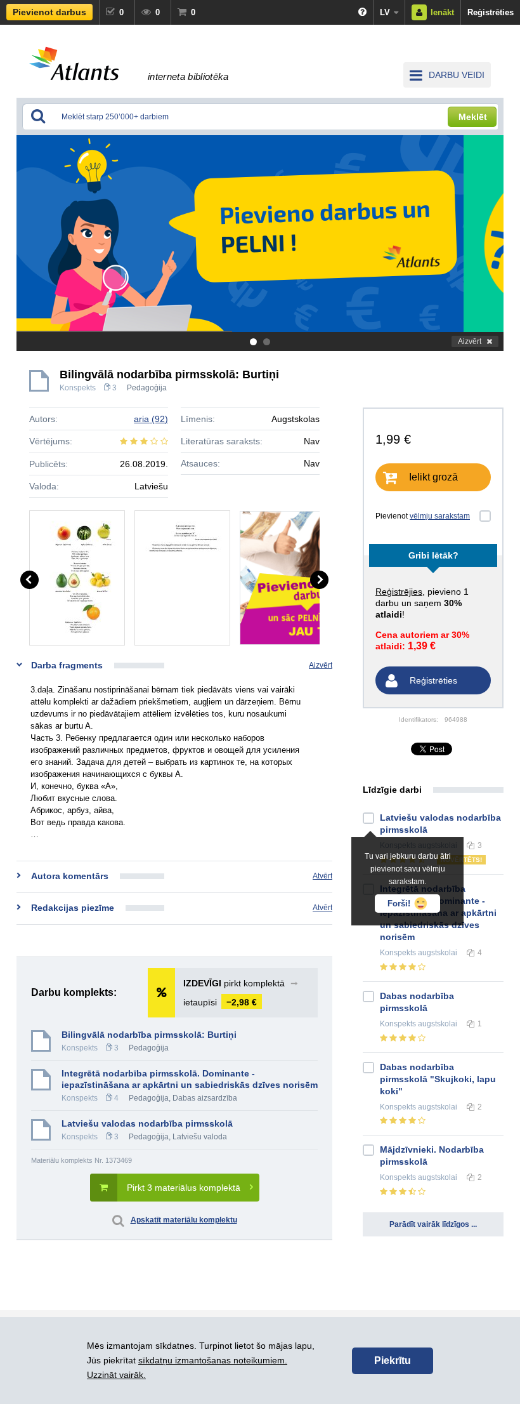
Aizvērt (469, 341)
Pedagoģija (147, 387)
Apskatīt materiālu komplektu (184, 1219)
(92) (151, 419)
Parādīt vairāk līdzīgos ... (433, 1224)
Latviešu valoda (199, 1136)
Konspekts (78, 387)
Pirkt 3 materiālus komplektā (183, 1187)
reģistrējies (398, 591)
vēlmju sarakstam (440, 516)
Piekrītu (392, 1360)
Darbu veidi (456, 75)
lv (385, 12)
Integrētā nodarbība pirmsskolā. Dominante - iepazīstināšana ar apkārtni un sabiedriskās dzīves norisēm (190, 1079)
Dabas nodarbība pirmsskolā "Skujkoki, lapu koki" (438, 1079)
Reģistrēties (490, 12)
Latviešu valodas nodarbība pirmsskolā (147, 1123)
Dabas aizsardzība (204, 1098)
